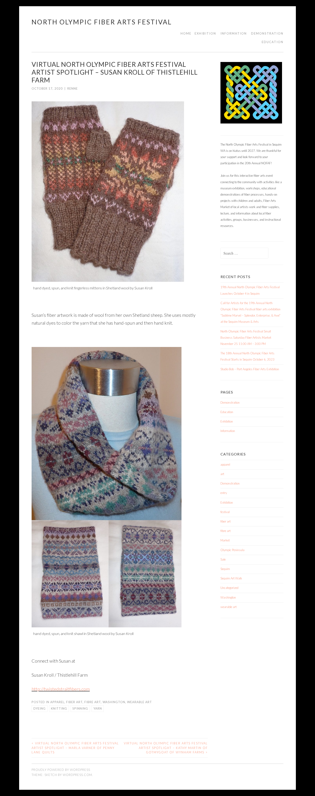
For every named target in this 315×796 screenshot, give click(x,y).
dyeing (39, 708)
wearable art (139, 702)
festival (225, 512)
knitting (59, 708)
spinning (80, 708)
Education (272, 42)
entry (223, 493)
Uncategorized (229, 588)
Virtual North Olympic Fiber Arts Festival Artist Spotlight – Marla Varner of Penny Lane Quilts (75, 747)
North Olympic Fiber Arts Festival (102, 22)
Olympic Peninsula (232, 550)
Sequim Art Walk (231, 578)
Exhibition (205, 33)
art (222, 474)
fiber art (74, 702)
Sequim (225, 569)
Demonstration (267, 33)
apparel (57, 702)
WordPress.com (77, 775)
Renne (72, 88)
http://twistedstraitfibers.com (61, 689)
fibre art (92, 702)
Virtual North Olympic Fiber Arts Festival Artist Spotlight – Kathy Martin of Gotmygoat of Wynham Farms (166, 747)
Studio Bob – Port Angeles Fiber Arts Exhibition (249, 369)
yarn (97, 708)
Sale (223, 559)
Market (225, 540)
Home (186, 33)
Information (233, 33)
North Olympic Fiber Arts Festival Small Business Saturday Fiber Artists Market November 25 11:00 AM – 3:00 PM (245, 337)
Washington (114, 702)
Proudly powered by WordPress (61, 770)
